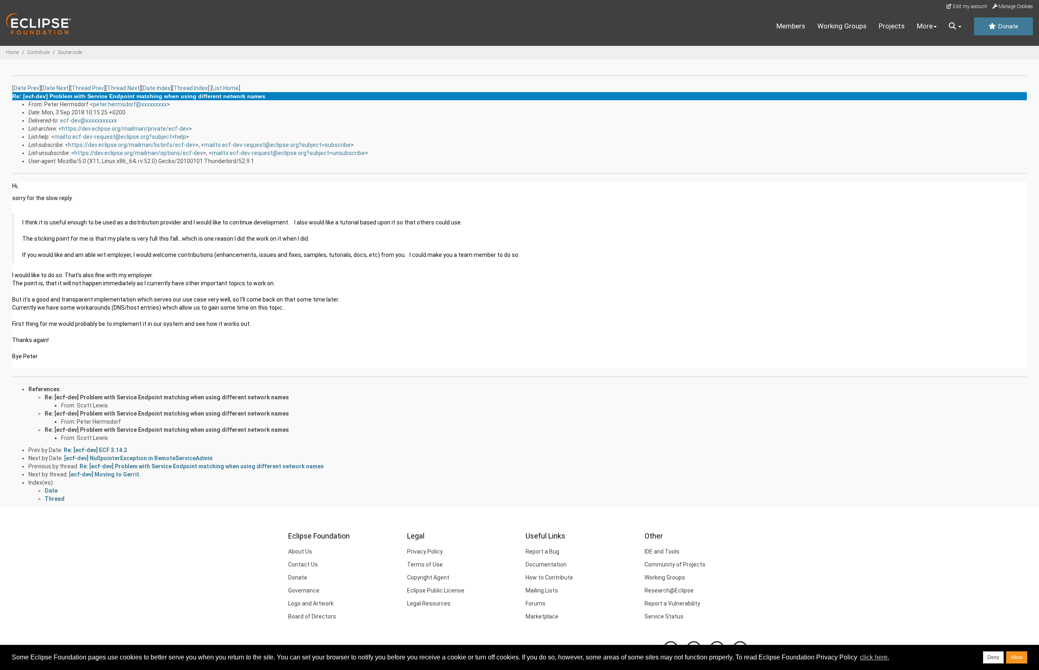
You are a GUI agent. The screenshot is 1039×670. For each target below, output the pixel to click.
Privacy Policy (425, 551)
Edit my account (969, 6)
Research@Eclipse (669, 590)
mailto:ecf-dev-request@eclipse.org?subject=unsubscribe (288, 153)
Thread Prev (88, 88)
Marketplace (542, 616)
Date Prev (26, 88)
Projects (892, 26)
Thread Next (123, 88)
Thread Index (191, 88)
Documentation (546, 564)
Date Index (156, 88)
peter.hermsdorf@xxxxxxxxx (130, 104)
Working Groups (842, 26)
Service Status (664, 616)
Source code (70, 52)
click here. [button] (874, 657)
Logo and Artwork (311, 603)
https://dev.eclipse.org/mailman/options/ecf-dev (138, 153)
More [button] (925, 26)
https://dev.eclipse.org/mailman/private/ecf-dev (125, 128)
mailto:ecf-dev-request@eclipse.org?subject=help (120, 137)
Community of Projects (675, 564)
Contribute (38, 52)
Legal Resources (429, 603)
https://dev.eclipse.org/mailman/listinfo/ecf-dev (131, 145)
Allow (1017, 657)
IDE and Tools (662, 551)
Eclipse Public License (435, 590)
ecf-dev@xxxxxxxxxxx (88, 120)
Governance (303, 590)
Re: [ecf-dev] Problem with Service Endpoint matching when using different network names (167, 397)
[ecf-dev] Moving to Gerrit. (105, 474)
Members (790, 26)
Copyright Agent (428, 577)
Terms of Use (425, 564)
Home (12, 52)
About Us (300, 551)
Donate (1007, 26)
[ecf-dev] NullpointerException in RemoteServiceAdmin (138, 458)
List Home (225, 88)
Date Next (56, 88)
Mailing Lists (542, 590)
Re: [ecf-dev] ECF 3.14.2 (95, 450)
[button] (955, 26)
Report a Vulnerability (672, 603)
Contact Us (303, 564)
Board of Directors (312, 616)
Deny (993, 657)
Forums (535, 603)
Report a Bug (542, 551)
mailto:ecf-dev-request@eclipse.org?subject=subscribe (277, 145)
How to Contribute (549, 577)
